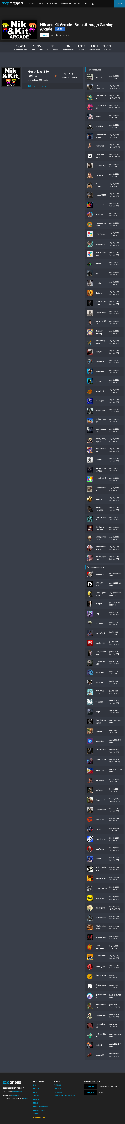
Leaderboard (66, 4)
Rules (35, 1092)
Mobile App (37, 1089)
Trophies (44, 35)
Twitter (57, 1089)
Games (32, 4)
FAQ (34, 1085)
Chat (86, 4)
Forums (41, 4)
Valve (25, 1099)
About (36, 1096)
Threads (57, 1085)
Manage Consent (40, 1106)
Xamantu (15, 1095)
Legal (35, 1103)
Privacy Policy (39, 1110)
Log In (119, 4)
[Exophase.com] (14, 3)
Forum (66, 35)
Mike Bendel (17, 1091)
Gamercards (52, 4)
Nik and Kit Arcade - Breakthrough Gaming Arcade (76, 27)
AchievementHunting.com (65, 1096)
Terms (36, 1114)
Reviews (77, 4)
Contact (37, 1099)
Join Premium (39, 1117)
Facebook (58, 1092)
